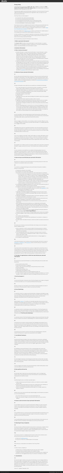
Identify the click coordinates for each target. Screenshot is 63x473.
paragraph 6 (23, 69)
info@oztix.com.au (27, 30)
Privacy (57, 472)
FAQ (58, 472)
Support (61, 472)
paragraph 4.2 (21, 242)
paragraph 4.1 (16, 242)
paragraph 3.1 (43, 188)
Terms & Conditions (52, 472)
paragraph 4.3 (28, 242)
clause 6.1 (22, 301)
